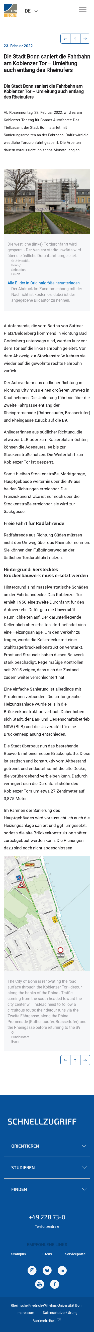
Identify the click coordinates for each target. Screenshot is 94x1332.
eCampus (18, 1254)
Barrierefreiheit (44, 1321)
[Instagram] (32, 1271)
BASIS (47, 1254)
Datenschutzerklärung (60, 1313)
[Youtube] (39, 1285)
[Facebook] (54, 1285)
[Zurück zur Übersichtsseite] (75, 39)
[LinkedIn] (62, 1271)
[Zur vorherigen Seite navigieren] (65, 39)
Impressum (25, 1313)
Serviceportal (75, 1254)
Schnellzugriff (42, 1121)
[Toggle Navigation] (82, 10)
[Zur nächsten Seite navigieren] (85, 39)
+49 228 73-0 (47, 1216)
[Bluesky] (47, 1271)
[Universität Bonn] (10, 10)
